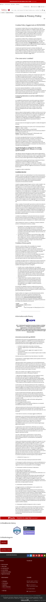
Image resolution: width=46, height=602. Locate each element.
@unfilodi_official (6, 550)
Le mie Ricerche (5, 568)
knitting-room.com (11, 598)
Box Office (37, 10)
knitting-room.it (17, 598)
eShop (15, 10)
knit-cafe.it (40, 597)
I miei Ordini (4, 566)
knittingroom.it (22, 598)
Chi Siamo (4, 581)
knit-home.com (5, 597)
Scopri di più (34, 518)
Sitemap (4, 590)
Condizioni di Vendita (6, 572)
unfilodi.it (40, 598)
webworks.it (36, 600)
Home (12, 10)
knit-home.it (11, 597)
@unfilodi (3, 542)
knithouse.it (36, 597)
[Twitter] (31, 555)
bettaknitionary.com (29, 598)
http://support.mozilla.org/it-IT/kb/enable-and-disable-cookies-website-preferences (28, 134)
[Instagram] (39, 555)
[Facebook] (28, 555)
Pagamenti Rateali (5, 574)
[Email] (44, 555)
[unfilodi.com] (5, 10)
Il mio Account (7, 4)
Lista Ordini (13, 4)
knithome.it (21, 597)
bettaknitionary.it (36, 598)
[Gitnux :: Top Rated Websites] (17, 530)
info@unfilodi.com (34, 43)
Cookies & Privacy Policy (28, 16)
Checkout (17, 4)
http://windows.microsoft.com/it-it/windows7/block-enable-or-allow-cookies (30, 127)
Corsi (41, 10)
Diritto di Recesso (6, 587)
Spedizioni (4, 585)
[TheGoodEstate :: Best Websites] (29, 530)
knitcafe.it (5, 598)
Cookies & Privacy (6, 588)
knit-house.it (31, 597)
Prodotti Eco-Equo (32, 10)
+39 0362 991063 (31, 588)
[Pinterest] (36, 555)
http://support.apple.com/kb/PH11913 (28, 129)
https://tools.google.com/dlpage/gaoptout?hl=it (33, 307)
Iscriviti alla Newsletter (11, 555)
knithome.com (16, 597)
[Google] (33, 555)
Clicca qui (34, 1)
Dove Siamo (5, 583)
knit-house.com (26, 597)
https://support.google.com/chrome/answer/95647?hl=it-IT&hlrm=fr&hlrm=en (30, 131)
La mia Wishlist (4, 570)
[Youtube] (42, 555)
